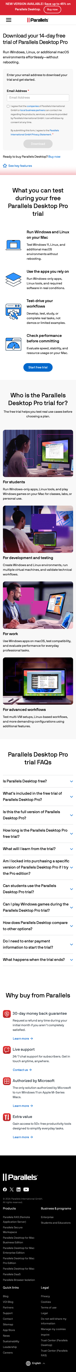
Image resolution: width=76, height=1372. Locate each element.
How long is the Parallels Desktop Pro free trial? (35, 833)
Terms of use (49, 1307)
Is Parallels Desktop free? (25, 781)
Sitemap (8, 1324)
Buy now (54, 156)
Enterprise (47, 1217)
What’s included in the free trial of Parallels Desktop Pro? (32, 797)
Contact (8, 1319)
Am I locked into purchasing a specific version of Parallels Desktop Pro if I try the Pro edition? (36, 867)
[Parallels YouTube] (26, 1189)
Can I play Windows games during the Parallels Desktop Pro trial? (36, 907)
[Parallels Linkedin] (18, 1189)
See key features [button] (20, 165)
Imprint (45, 1335)
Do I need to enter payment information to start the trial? (28, 944)
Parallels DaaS (11, 1274)
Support (8, 1313)
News (6, 1335)
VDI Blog (8, 1302)
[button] (38, 1363)
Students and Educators (56, 1223)
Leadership (10, 1347)
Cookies (46, 1302)
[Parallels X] (12, 1189)
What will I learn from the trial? (29, 849)
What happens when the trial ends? (34, 960)
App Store (9, 1330)
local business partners (32, 110)
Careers (8, 1352)
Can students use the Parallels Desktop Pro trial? (29, 889)
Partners (8, 1307)
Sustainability (11, 1341)
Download (38, 143)
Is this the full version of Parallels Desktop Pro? (31, 815)
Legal (44, 1313)
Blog (5, 1296)
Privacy (45, 1296)
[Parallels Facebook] (5, 1189)
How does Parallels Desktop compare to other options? (35, 926)
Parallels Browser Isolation (19, 1280)
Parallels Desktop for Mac (18, 1268)
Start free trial (38, 367)
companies (33, 106)
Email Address (17, 91)
